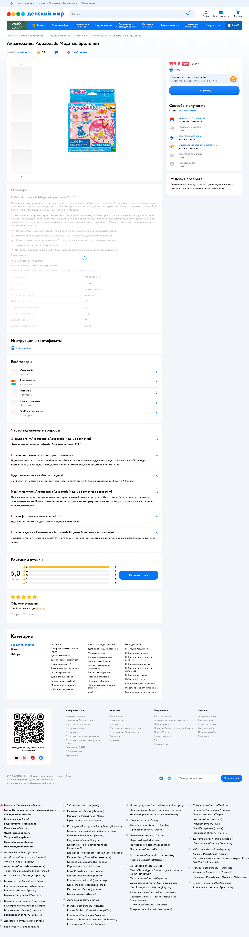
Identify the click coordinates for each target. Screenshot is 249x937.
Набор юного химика (136, 653)
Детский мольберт (60, 655)
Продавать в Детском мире (80, 720)
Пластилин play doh (98, 681)
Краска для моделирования (102, 644)
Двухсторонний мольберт (64, 659)
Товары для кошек (207, 715)
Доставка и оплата (75, 715)
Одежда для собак (207, 732)
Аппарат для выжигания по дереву (64, 650)
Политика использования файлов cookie (83, 741)
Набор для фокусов (135, 679)
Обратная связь (74, 751)
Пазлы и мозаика (60, 35)
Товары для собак (207, 724)
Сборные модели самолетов (140, 683)
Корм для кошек (206, 720)
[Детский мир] (35, 14)
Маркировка (23, 348)
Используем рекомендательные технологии (30, 779)
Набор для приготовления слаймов (101, 686)
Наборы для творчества (137, 664)
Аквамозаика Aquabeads (126, 35)
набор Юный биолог (99, 661)
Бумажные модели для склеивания (99, 667)
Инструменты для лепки (137, 648)
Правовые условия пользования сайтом (50, 776)
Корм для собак (206, 728)
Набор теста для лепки (62, 689)
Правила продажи (75, 728)
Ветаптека (203, 736)
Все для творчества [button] (22, 644)
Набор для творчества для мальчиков (138, 669)
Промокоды (72, 732)
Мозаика (81, 35)
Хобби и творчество (31, 35)
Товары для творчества (99, 672)
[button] (233, 25)
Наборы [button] (15, 654)
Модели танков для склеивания (141, 687)
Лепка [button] (14, 649)
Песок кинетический (99, 676)
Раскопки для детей (61, 664)
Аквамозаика (101, 35)
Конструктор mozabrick (63, 681)
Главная (11, 35)
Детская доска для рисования (103, 648)
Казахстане (37, 782)
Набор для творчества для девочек (138, 658)
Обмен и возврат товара (78, 724)
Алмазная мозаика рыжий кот (66, 668)
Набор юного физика (136, 675)
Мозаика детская (96, 653)
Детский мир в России (18, 782)
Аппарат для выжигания (100, 657)
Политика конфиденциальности (82, 736)
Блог (156, 740)
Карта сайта (72, 755)
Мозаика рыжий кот (61, 672)
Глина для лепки (133, 644)
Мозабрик (56, 644)
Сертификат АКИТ (75, 747)
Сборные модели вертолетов (140, 692)
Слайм (91, 692)
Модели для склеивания (63, 685)
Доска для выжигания (62, 676)
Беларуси (50, 782)
